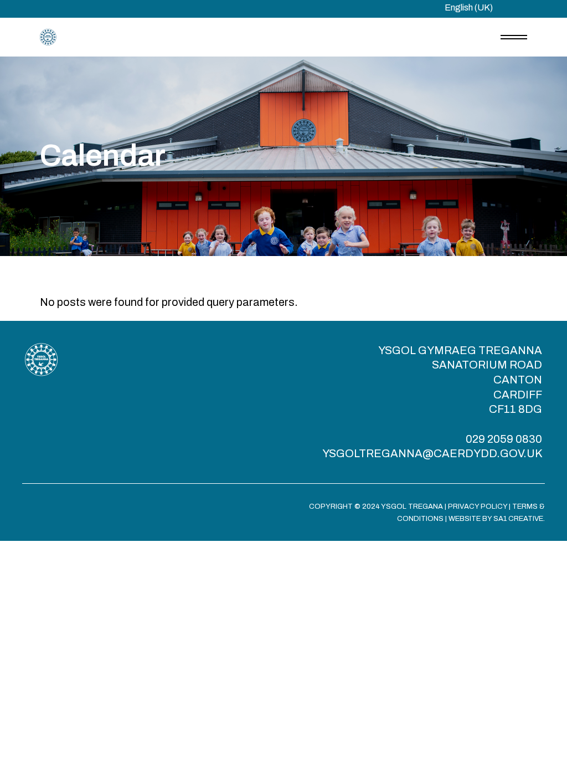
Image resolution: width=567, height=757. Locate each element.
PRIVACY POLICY (477, 506)
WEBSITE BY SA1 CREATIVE (496, 519)
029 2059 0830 (504, 439)
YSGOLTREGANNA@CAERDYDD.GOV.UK (432, 453)
